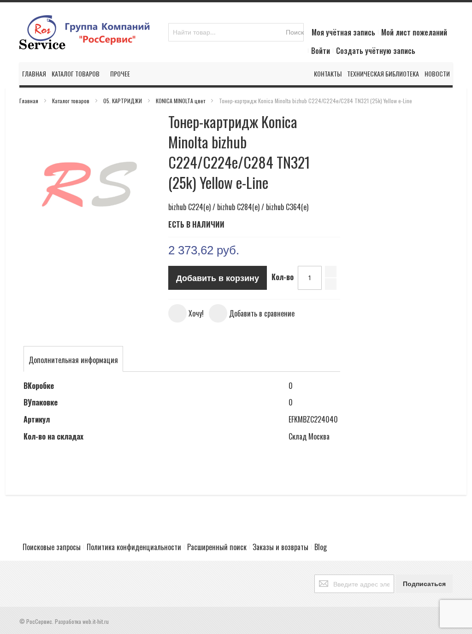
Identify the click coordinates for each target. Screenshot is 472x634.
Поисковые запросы (52, 546)
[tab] (73, 360)
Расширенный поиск (217, 546)
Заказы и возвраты (280, 546)
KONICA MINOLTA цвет (181, 101)
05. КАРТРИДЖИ (123, 101)
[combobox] (235, 32)
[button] (186, 313)
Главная (29, 101)
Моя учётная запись (343, 32)
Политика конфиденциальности (134, 546)
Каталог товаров (71, 101)
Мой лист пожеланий (414, 32)
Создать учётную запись (375, 50)
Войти (320, 50)
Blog (320, 546)
